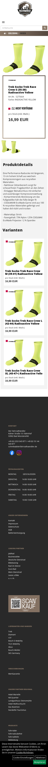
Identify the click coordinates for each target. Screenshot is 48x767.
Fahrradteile (13, 737)
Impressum (13, 523)
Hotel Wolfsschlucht (16, 704)
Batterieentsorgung (16, 533)
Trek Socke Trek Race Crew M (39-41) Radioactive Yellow (23, 272)
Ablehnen (40, 757)
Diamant (12, 634)
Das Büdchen (14, 707)
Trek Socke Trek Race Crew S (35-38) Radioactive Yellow (22, 89)
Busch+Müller (14, 650)
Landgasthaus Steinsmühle (20, 700)
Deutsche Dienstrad (16, 559)
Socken (23, 33)
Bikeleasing (13, 563)
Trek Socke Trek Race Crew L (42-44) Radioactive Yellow (23, 322)
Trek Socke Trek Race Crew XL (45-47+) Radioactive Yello (23, 372)
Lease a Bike (13, 575)
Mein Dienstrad (15, 572)
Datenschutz (13, 526)
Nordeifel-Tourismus (17, 710)
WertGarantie (14, 674)
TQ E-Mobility (14, 644)
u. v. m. (11, 578)
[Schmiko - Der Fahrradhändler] (25, 9)
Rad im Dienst (14, 566)
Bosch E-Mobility (15, 641)
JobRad (11, 553)
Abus (10, 647)
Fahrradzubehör (15, 733)
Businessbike (14, 556)
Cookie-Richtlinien (24, 752)
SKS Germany (14, 653)
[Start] (5, 33)
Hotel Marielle (14, 694)
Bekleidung (13, 33)
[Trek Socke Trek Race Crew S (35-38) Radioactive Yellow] (24, 59)
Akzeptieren (39, 762)
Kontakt (11, 520)
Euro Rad (12, 569)
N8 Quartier (13, 697)
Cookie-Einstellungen (23, 757)
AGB (10, 530)
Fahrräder (12, 730)
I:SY (9, 637)
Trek (10, 631)
